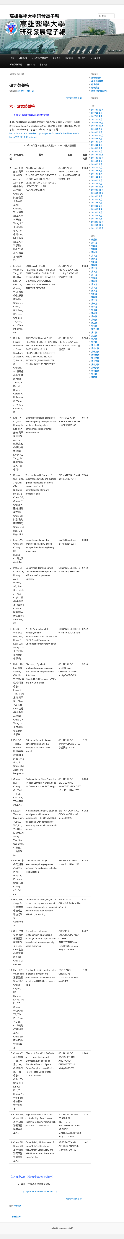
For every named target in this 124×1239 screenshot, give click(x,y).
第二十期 (95, 329)
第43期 (94, 313)
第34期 (94, 284)
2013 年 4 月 (96, 209)
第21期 (94, 242)
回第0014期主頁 (74, 97)
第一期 (94, 316)
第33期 (94, 281)
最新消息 (56, 57)
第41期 (94, 306)
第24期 (94, 252)
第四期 (94, 377)
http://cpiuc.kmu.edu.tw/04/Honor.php (39, 1191)
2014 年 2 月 (96, 180)
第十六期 (95, 367)
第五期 (94, 335)
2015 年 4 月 (96, 144)
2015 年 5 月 (96, 141)
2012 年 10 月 (97, 228)
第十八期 (95, 364)
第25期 (94, 255)
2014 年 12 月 (97, 154)
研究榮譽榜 (95, 57)
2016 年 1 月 (96, 132)
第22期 (94, 245)
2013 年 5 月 (96, 205)
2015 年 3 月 (96, 148)
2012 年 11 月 (97, 225)
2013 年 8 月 (96, 199)
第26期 (94, 258)
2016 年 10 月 (97, 125)
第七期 (94, 319)
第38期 (94, 297)
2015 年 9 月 (96, 138)
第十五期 (95, 361)
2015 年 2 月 (96, 151)
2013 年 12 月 (97, 186)
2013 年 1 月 (96, 218)
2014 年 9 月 (96, 161)
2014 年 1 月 (96, 183)
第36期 (94, 290)
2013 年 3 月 (96, 212)
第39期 (94, 300)
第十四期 (17, 1205)
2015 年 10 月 (97, 135)
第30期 (94, 271)
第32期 (94, 277)
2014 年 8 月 (96, 164)
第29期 (94, 268)
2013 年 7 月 (96, 202)
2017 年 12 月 (97, 109)
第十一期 (95, 345)
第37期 (94, 293)
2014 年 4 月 (96, 173)
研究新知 (23, 57)
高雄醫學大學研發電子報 (34, 16)
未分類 (94, 239)
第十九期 (95, 354)
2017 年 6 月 (96, 112)
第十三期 (95, 351)
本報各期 (43, 64)
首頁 (12, 57)
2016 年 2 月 (96, 129)
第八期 (94, 338)
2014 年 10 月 (97, 157)
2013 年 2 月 (96, 215)
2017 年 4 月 (96, 116)
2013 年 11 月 (97, 189)
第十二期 (95, 358)
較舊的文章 (15, 1216)
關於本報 (31, 64)
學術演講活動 (16, 64)
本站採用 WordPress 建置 (62, 1228)
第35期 (94, 287)
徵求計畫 (69, 57)
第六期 (94, 341)
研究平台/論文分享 (99, 90)
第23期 (94, 248)
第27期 (94, 261)
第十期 (94, 373)
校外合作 (82, 57)
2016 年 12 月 (97, 122)
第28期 (94, 265)
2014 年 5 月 (96, 170)
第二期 (94, 332)
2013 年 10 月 (97, 193)
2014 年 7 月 (96, 167)
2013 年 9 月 (96, 196)
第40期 (94, 303)
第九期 (94, 325)
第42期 (94, 309)
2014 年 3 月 (96, 176)
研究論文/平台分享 (40, 57)
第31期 (94, 274)
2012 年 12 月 (97, 221)
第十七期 (95, 348)
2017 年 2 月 (96, 119)
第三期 (94, 322)
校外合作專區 (97, 81)
